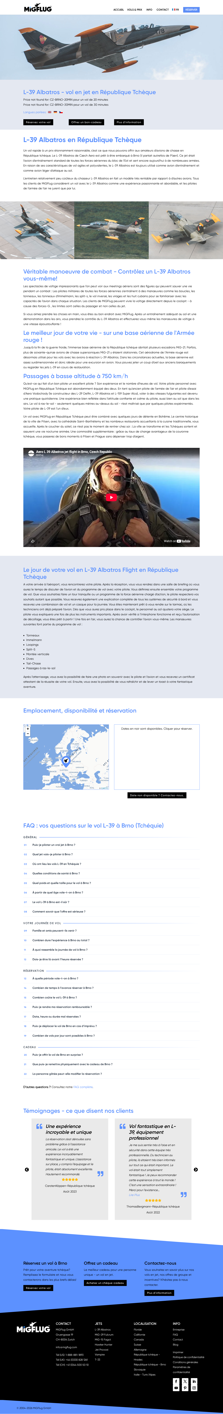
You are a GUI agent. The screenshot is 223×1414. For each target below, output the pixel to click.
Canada (139, 1339)
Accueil (118, 9)
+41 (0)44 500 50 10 (77, 1364)
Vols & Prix (134, 9)
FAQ (175, 1334)
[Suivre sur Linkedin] (194, 1381)
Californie (139, 1334)
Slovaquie (139, 1369)
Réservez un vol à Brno (45, 1263)
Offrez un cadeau (101, 1263)
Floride (138, 1329)
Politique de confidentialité (188, 1357)
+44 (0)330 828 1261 (77, 1359)
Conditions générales (185, 1362)
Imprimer (178, 1352)
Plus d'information (129, 122)
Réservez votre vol (38, 122)
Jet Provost (101, 1349)
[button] (66, 761)
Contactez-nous (160, 1263)
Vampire (100, 1354)
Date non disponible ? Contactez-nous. (157, 795)
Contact (163, 9)
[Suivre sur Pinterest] (185, 1388)
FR (177, 9)
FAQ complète (83, 1087)
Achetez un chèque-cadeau (105, 1283)
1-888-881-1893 (74, 1354)
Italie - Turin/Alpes (144, 1374)
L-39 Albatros (103, 1329)
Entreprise (178, 1329)
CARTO (104, 788)
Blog (175, 1344)
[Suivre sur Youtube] (176, 1388)
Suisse (137, 1344)
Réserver (191, 9)
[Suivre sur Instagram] (194, 1388)
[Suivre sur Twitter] (185, 1381)
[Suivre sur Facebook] (176, 1381)
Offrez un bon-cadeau (86, 122)
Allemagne (140, 1349)
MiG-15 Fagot (103, 1339)
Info (149, 9)
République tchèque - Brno (150, 1364)
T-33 (97, 1359)
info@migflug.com (66, 1347)
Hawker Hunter (103, 1344)
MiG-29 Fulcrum (104, 1334)
